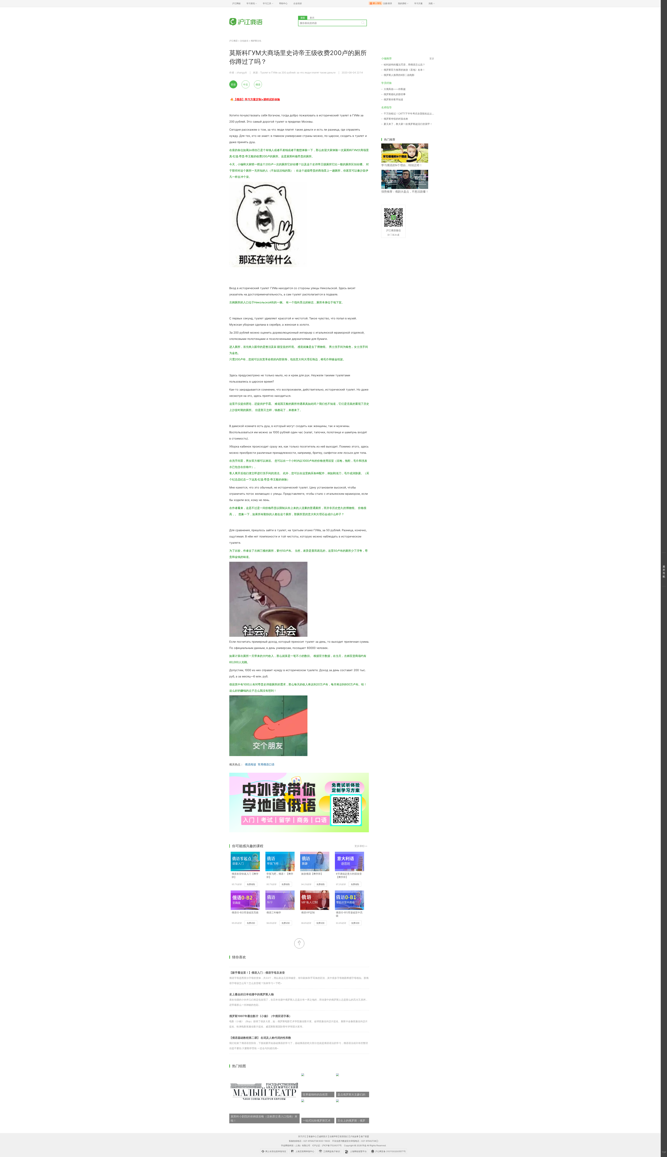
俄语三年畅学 (273, 912)
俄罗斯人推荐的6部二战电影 (399, 74)
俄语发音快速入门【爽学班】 (245, 875)
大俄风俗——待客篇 (395, 89)
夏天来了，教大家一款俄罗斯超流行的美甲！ (408, 123)
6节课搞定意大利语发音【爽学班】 (349, 875)
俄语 (258, 84)
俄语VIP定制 (308, 912)
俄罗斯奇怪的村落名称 (396, 118)
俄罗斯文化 (256, 40)
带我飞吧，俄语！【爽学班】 (279, 875)
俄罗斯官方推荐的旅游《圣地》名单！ (404, 69)
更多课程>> (361, 845)
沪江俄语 (233, 40)
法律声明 (333, 1136)
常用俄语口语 (266, 764)
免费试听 (251, 923)
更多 (431, 58)
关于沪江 (302, 1136)
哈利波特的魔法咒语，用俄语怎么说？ (404, 64)
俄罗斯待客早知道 (393, 99)
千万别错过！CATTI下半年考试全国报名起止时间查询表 (409, 113)
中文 (245, 84)
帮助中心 (283, 3)
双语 (233, 84)
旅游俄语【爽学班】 (312, 873)
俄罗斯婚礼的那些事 (395, 94)
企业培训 (297, 3)
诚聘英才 (323, 1136)
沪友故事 (354, 1136)
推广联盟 (365, 1136)
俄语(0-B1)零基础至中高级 (349, 914)
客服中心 (312, 1136)
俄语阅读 (250, 764)
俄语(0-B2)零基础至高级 (245, 912)
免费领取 (251, 884)
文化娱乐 (244, 40)
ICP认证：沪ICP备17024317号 (327, 1145)
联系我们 (344, 1136)
